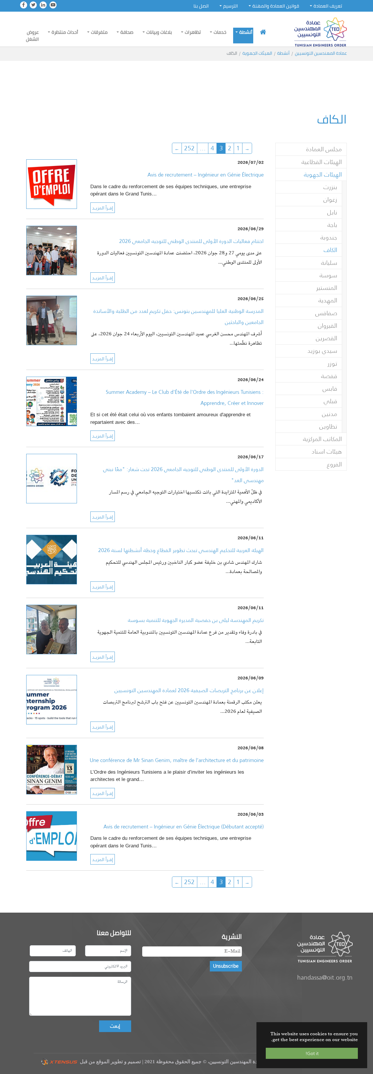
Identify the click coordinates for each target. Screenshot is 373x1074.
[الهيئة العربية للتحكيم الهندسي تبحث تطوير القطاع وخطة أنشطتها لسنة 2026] (52, 559)
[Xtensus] (59, 1061)
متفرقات (99, 32)
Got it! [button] (312, 1053)
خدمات (220, 32)
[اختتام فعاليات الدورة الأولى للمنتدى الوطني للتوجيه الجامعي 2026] (52, 250)
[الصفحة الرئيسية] (263, 32)
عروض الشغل (32, 36)
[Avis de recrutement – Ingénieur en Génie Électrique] (52, 183)
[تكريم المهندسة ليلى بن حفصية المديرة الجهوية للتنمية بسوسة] (52, 629)
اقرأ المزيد (102, 207)
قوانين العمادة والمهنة (275, 5)
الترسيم (230, 5)
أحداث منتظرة (65, 32)
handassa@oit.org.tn (325, 977)
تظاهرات (193, 32)
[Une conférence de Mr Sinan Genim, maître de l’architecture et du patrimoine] (52, 769)
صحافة (126, 32)
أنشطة (245, 32)
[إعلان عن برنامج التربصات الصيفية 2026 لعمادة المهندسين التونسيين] (52, 699)
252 (189, 148)
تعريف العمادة (328, 5)
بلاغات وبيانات (159, 32)
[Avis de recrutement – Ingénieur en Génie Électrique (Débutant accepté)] (52, 835)
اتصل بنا (201, 5)
